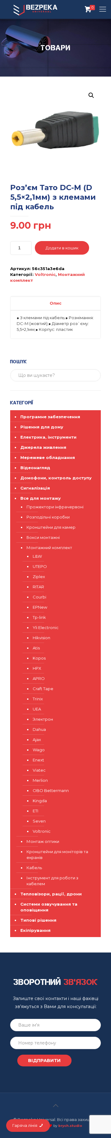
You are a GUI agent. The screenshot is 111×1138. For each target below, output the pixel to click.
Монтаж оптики (43, 841)
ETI (35, 810)
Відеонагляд (35, 467)
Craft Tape (43, 688)
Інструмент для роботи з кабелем (52, 880)
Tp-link (39, 617)
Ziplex (39, 576)
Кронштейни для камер (51, 527)
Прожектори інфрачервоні (55, 506)
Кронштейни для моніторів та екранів (57, 854)
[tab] (55, 303)
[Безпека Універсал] (35, 9)
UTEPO (40, 566)
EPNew (40, 607)
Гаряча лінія (25, 1125)
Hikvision (41, 637)
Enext (38, 759)
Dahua (39, 729)
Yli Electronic (46, 627)
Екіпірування (35, 930)
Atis (36, 647)
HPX (37, 668)
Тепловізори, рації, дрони (51, 893)
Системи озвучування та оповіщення (48, 907)
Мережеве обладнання (47, 457)
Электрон (43, 719)
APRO (39, 678)
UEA (37, 709)
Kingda (40, 800)
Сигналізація (35, 488)
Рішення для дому (41, 426)
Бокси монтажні (43, 537)
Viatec (39, 770)
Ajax (37, 739)
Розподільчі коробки (48, 517)
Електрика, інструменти (48, 437)
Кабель (34, 867)
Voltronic (45, 274)
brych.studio (70, 1126)
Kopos (39, 658)
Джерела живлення (43, 447)
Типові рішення (38, 920)
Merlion (40, 780)
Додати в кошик (62, 247)
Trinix (38, 698)
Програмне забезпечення (50, 416)
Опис (55, 303)
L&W (37, 556)
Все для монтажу (40, 498)
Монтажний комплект (49, 547)
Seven (39, 821)
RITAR (38, 586)
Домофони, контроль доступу (56, 477)
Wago (39, 749)
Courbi (39, 596)
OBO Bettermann (51, 790)
